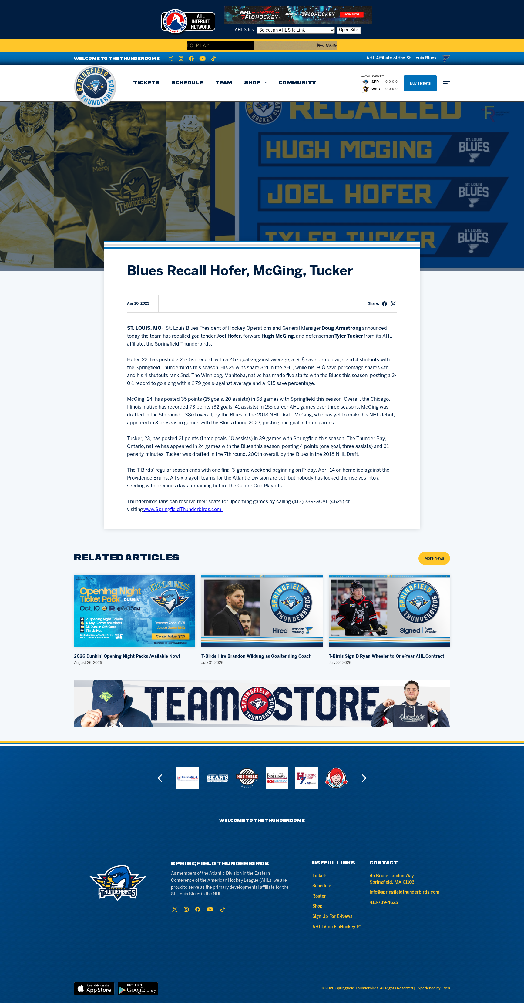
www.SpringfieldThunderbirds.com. (183, 509)
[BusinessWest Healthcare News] (277, 778)
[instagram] (181, 58)
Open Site (348, 30)
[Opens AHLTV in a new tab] (298, 15)
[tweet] (393, 303)
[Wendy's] (336, 778)
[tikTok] (213, 58)
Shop (252, 83)
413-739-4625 (384, 903)
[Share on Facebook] (384, 303)
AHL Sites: (245, 30)
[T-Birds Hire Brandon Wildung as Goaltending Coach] (262, 611)
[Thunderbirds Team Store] (262, 703)
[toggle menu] (446, 83)
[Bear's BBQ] (217, 778)
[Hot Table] (247, 778)
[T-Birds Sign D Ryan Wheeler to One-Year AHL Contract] (389, 611)
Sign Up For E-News (332, 917)
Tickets (146, 83)
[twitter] (170, 58)
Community (297, 83)
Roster (319, 896)
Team (223, 83)
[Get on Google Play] (138, 988)
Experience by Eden (433, 988)
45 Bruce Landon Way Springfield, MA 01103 (392, 879)
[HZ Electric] (306, 778)
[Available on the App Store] (94, 988)
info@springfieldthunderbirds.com (404, 892)
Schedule (187, 83)
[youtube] (202, 58)
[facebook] (191, 58)
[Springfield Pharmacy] (187, 778)
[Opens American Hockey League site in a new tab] (188, 21)
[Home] (95, 86)
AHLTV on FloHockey (333, 927)
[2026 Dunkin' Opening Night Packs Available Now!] (134, 611)
